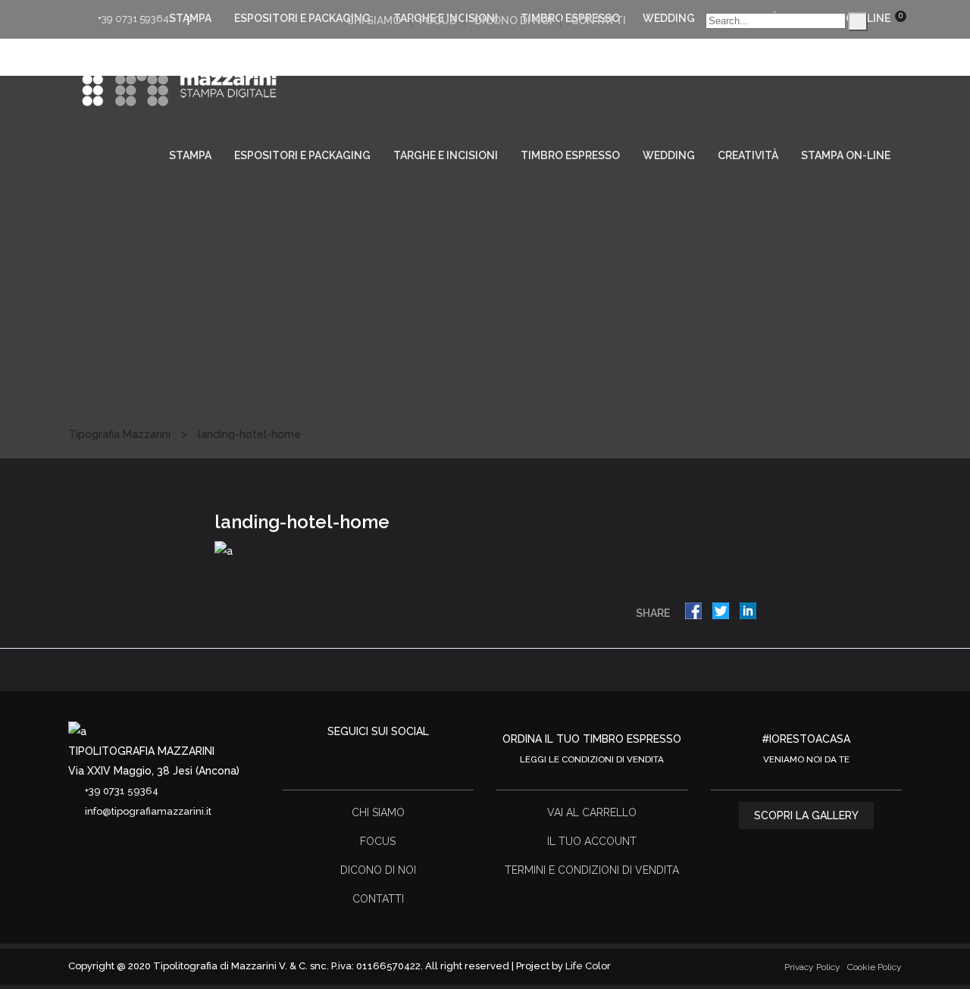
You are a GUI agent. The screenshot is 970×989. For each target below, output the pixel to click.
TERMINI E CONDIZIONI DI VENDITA (592, 870)
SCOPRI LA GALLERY (806, 815)
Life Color (588, 966)
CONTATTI (598, 20)
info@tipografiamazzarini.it (148, 811)
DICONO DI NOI (513, 20)
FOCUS (437, 20)
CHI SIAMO (373, 20)
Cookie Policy (874, 967)
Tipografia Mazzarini (119, 434)
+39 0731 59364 (133, 18)
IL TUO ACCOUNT (592, 841)
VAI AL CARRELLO (592, 812)
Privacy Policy (812, 967)
